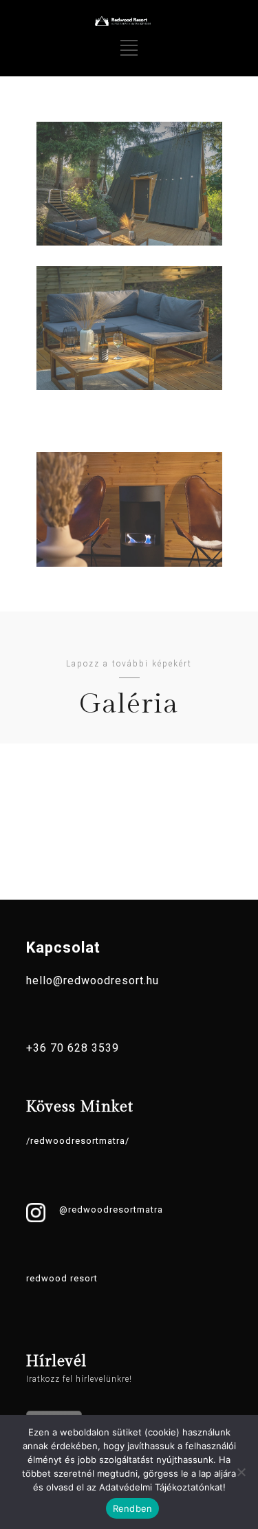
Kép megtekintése (129, 190)
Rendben (133, 1508)
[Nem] (241, 1472)
